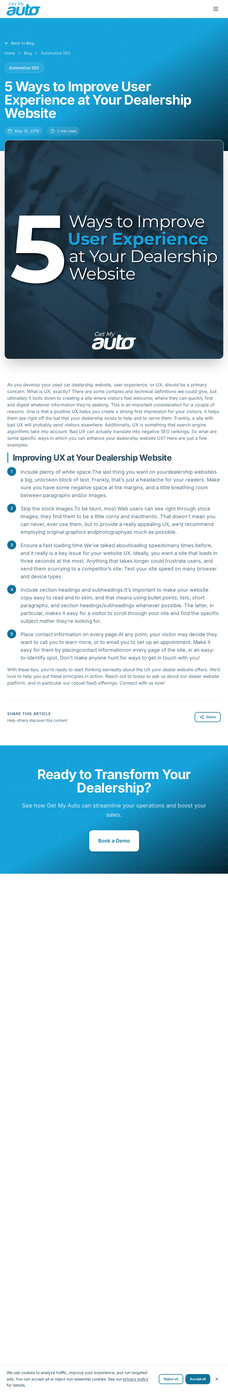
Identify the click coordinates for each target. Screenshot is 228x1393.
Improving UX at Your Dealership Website (92, 458)
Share (211, 717)
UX (76, 411)
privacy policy (135, 1379)
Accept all (198, 1379)
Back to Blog (22, 43)
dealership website (136, 438)
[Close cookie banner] (216, 1379)
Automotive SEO (56, 53)
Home (9, 53)
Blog (28, 53)
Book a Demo (114, 841)
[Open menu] (215, 8)
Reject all (171, 1379)
